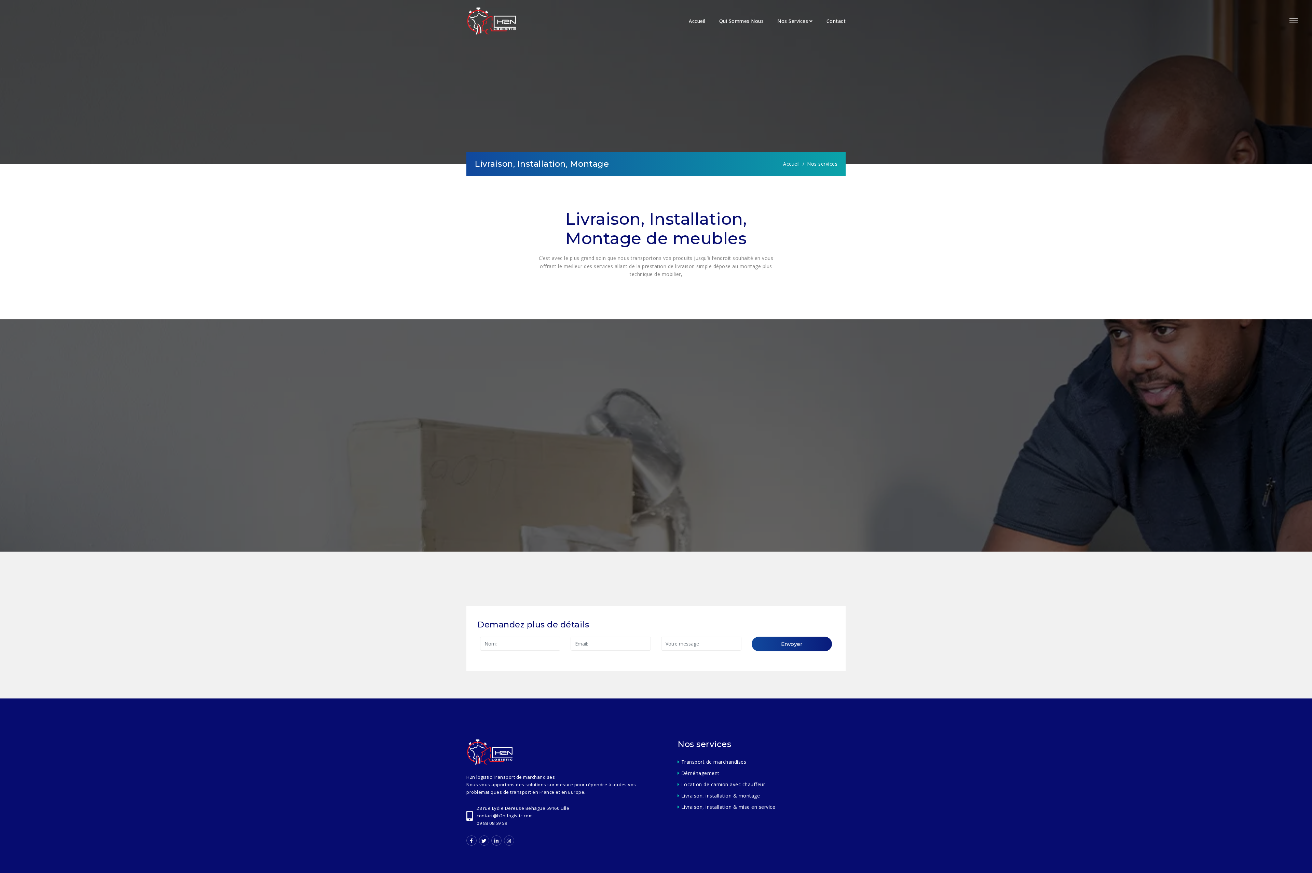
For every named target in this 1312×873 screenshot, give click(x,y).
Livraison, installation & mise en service (728, 807)
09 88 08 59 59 (492, 823)
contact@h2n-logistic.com (505, 816)
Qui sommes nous (741, 21)
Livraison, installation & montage (720, 795)
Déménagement (700, 773)
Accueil (697, 21)
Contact (836, 21)
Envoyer (792, 644)
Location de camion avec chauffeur (723, 784)
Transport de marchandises (713, 762)
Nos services (792, 21)
